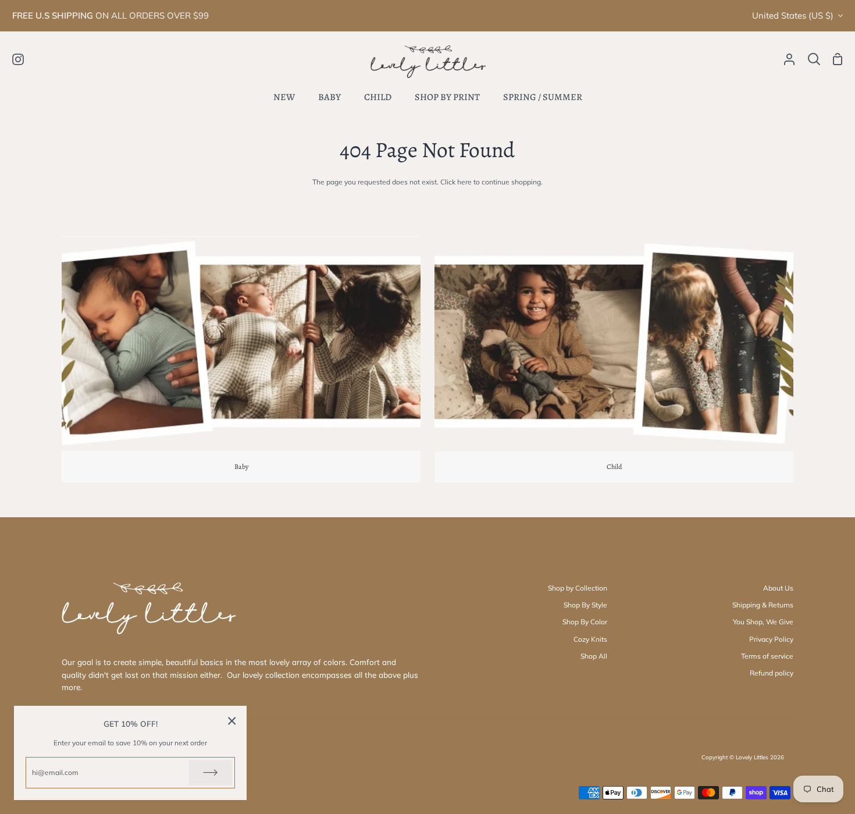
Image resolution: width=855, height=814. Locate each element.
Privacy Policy (771, 639)
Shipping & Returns (762, 604)
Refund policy (771, 673)
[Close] (232, 720)
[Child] (613, 359)
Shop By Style (585, 604)
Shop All (593, 656)
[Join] (210, 772)
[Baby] (241, 359)
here (464, 181)
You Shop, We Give (763, 621)
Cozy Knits (590, 639)
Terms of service (767, 656)
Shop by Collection (577, 588)
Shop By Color (584, 621)
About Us (778, 588)
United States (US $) (792, 15)
